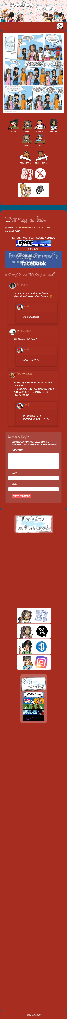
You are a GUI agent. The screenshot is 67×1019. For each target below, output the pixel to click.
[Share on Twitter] (40, 174)
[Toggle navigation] (7, 26)
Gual (48, 228)
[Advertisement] (33, 570)
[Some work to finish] (27, 140)
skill (28, 646)
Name (14, 473)
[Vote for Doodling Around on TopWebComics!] (33, 243)
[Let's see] (27, 125)
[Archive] (54, 125)
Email (15, 484)
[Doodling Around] (13, 125)
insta (28, 662)
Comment (17, 450)
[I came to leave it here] (40, 140)
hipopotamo (24, 331)
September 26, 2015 (30, 228)
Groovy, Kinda (25, 374)
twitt (28, 631)
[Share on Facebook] (27, 174)
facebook (28, 615)
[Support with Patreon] (33, 190)
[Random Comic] (40, 125)
